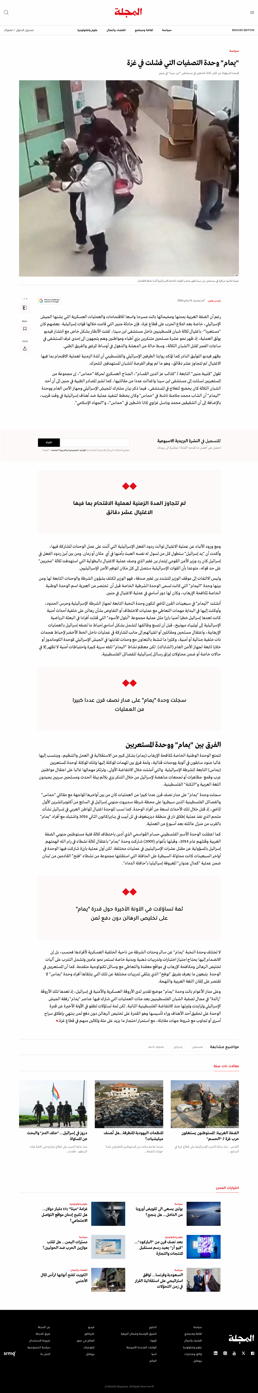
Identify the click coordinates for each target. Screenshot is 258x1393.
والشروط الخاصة (59, 450)
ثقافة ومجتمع (144, 30)
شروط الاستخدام (39, 1340)
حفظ (24, 321)
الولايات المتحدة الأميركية (141, 1347)
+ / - (24, 299)
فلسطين (197, 1047)
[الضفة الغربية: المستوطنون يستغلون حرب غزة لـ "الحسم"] (205, 1104)
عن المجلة (44, 1327)
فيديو (91, 1327)
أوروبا (153, 1340)
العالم (153, 1361)
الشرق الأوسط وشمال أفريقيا (139, 1333)
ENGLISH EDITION (243, 30)
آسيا (154, 1354)
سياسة (166, 30)
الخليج (153, 1327)
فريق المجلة (43, 1333)
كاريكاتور (89, 1333)
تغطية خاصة (156, 1047)
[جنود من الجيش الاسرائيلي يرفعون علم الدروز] (53, 1104)
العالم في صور (85, 1340)
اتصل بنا (45, 1354)
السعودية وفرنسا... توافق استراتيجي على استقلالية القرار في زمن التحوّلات (159, 1281)
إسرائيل (177, 1047)
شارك (25, 341)
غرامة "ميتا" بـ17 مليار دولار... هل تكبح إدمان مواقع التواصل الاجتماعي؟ (64, 1215)
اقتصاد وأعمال (116, 30)
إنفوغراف (88, 1347)
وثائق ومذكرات (193, 1354)
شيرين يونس (214, 301)
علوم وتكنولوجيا (87, 30)
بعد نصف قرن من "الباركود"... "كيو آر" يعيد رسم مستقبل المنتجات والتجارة (158, 1248)
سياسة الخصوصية (38, 1347)
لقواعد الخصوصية (77, 450)
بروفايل (197, 1361)
